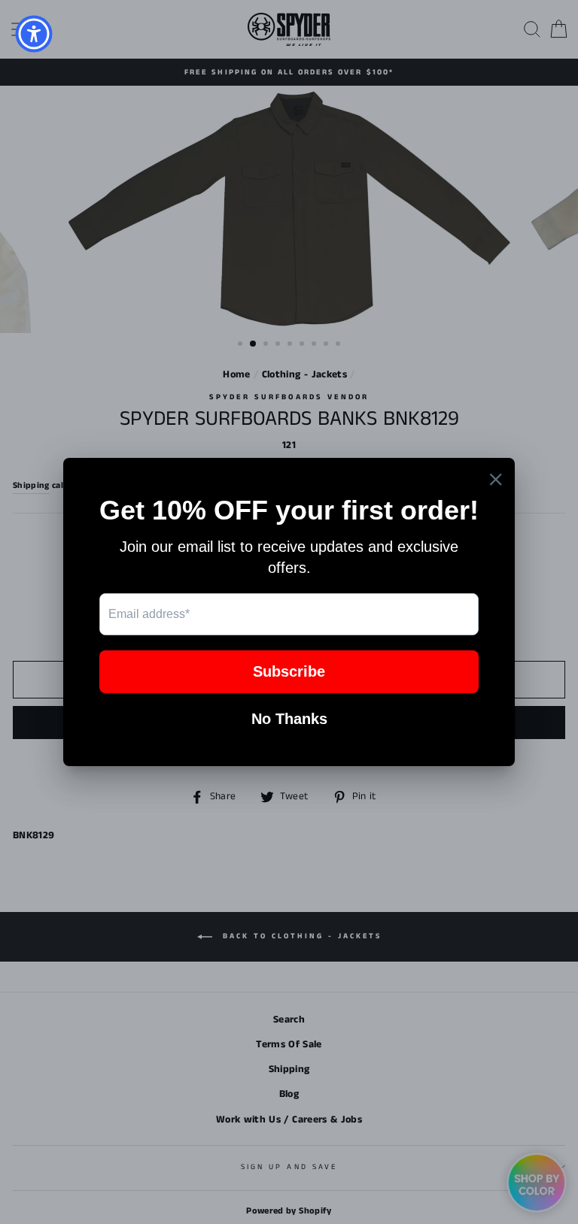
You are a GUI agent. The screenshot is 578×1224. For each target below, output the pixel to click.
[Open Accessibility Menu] (34, 34)
